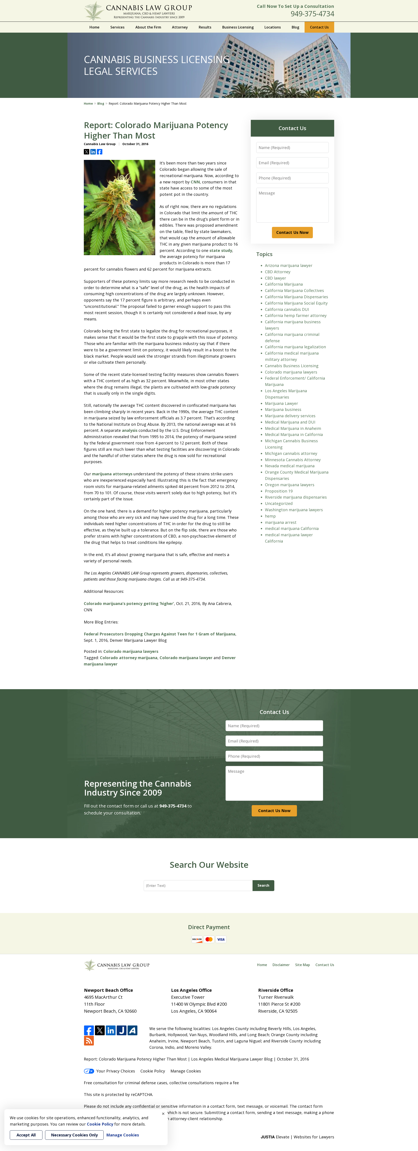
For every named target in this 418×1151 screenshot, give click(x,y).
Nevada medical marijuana (290, 465)
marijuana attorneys (112, 473)
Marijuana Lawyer (281, 403)
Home (94, 27)
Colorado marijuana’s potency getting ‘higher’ (129, 603)
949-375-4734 (312, 13)
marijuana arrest (281, 522)
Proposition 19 (279, 491)
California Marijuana (284, 284)
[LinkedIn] (111, 1030)
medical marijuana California (292, 528)
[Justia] (121, 1030)
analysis (129, 430)
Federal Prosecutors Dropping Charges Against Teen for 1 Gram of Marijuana (159, 634)
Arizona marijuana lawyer (288, 265)
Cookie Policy (152, 1071)
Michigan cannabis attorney (291, 453)
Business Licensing (238, 27)
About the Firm (148, 27)
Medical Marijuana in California (294, 434)
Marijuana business (283, 409)
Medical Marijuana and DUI (290, 422)
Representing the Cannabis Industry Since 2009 (137, 788)
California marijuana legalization (295, 346)
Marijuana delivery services (290, 415)
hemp (270, 516)
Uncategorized (279, 503)
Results (205, 27)
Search (263, 885)
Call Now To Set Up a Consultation (295, 6)
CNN (195, 181)
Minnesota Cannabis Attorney (293, 459)
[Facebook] (89, 1030)
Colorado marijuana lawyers (130, 651)
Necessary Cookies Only (74, 1135)
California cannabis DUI (287, 309)
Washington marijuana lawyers (294, 509)
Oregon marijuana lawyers (289, 484)
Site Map (302, 964)
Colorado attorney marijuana (128, 657)
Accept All (26, 1135)
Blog (295, 27)
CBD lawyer (275, 278)
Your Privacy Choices (115, 1071)
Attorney (180, 27)
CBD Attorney (277, 271)
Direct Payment (209, 927)
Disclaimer (281, 964)
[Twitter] (100, 1030)
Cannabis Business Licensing (292, 365)
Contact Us (319, 27)
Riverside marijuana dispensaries (296, 497)
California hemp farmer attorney (296, 315)
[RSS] (89, 1041)
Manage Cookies (185, 1071)
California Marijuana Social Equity (296, 303)
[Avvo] (132, 1030)
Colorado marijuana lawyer (186, 657)
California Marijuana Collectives (294, 290)
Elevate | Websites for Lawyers (297, 1136)
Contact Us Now (292, 232)
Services (117, 27)
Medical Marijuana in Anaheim (293, 428)
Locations (273, 27)
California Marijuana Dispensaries (296, 296)
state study (220, 250)
